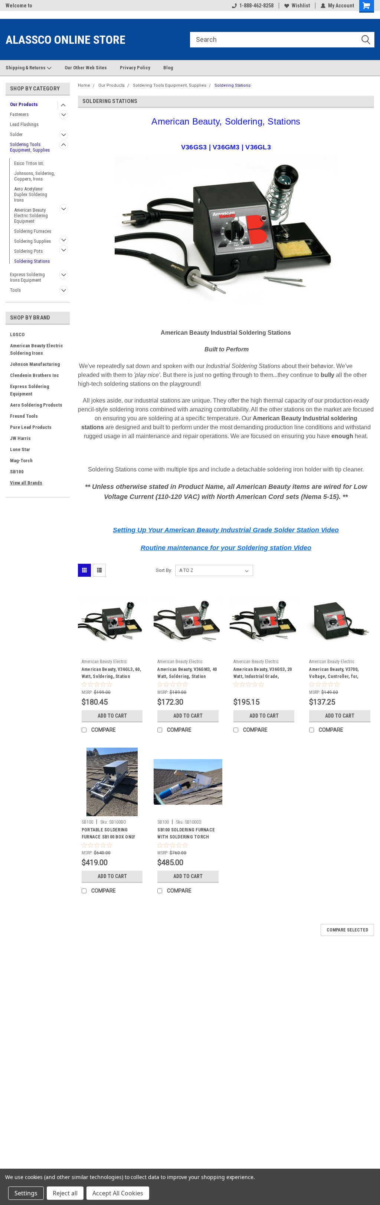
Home (84, 85)
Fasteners (19, 114)
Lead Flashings (24, 124)
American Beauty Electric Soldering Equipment (31, 215)
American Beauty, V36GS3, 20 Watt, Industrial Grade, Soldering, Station (262, 674)
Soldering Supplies (32, 241)
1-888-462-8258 (256, 6)
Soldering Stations (32, 261)
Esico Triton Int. (29, 163)
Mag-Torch (21, 460)
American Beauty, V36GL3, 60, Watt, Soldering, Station (111, 673)
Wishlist (301, 6)
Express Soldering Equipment (29, 390)
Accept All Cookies (117, 1193)
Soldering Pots (28, 251)
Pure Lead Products (31, 427)
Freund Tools (24, 416)
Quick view (112, 650)
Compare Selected (347, 930)
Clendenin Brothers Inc (34, 375)
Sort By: (164, 570)
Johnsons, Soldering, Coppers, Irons (34, 176)
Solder (16, 134)
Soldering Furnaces (32, 231)
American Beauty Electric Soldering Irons (36, 349)
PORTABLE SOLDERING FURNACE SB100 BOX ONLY (108, 833)
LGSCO (17, 334)
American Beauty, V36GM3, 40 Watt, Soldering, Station (187, 673)
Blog (168, 67)
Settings (25, 1193)
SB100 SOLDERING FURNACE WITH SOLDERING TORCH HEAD (186, 834)
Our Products (24, 104)
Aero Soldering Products (36, 405)
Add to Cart (112, 716)
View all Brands (26, 483)
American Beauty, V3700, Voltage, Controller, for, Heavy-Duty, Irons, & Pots (334, 674)
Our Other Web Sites (86, 67)
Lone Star (20, 449)
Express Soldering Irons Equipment (27, 277)
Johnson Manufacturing (35, 364)
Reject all (65, 1193)
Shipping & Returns (26, 67)
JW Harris (20, 438)
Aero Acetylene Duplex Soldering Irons (30, 194)
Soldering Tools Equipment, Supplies (30, 147)
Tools (15, 290)
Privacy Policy (135, 67)
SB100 (17, 471)
